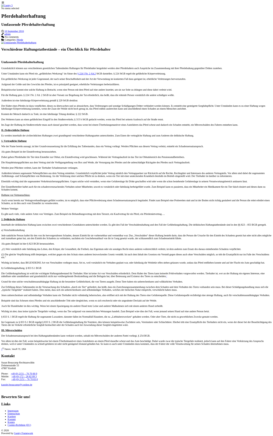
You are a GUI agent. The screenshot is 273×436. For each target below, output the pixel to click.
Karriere (12, 416)
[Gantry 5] (7, 5)
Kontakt (12, 419)
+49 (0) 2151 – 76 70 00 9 (24, 373)
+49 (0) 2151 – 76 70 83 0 (24, 379)
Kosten (11, 422)
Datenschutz (14, 413)
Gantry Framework (23, 433)
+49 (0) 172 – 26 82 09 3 (24, 376)
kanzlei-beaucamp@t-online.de (16, 384)
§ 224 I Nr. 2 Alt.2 (86, 73)
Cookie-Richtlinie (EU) (19, 425)
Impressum (13, 410)
